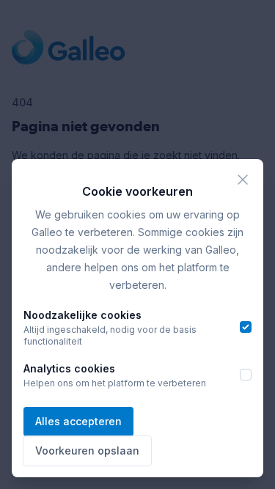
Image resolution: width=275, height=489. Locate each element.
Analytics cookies (69, 368)
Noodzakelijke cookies (82, 315)
